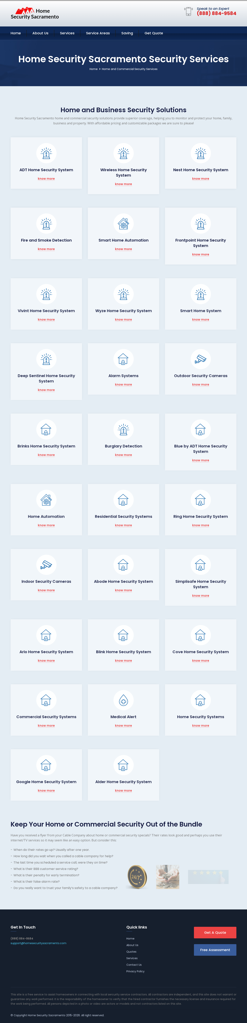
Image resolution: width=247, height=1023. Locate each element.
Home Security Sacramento (46, 1015)
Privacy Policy (135, 971)
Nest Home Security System (200, 170)
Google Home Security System (46, 781)
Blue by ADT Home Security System (200, 448)
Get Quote (154, 33)
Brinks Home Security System (46, 446)
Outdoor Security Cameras (201, 375)
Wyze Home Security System (123, 310)
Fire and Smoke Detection (46, 240)
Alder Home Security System (123, 781)
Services (67, 33)
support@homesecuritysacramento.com (38, 943)
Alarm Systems (123, 375)
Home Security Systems (200, 716)
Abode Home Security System (123, 581)
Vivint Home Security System (46, 310)
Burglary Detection (123, 446)
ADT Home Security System (46, 170)
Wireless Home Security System (123, 172)
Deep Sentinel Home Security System (46, 378)
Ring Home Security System (200, 516)
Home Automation (46, 516)
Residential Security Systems (123, 516)
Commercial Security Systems (46, 716)
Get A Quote (215, 932)
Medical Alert (123, 716)
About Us (40, 33)
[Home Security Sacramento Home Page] (35, 13)
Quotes (131, 952)
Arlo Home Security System (46, 651)
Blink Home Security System (123, 651)
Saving (127, 33)
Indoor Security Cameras (46, 581)
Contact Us (134, 965)
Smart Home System (200, 310)
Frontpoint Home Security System (200, 243)
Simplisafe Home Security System (200, 584)
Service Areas (98, 33)
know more (46, 179)
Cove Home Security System (201, 651)
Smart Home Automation (124, 240)
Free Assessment (215, 949)
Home (16, 33)
